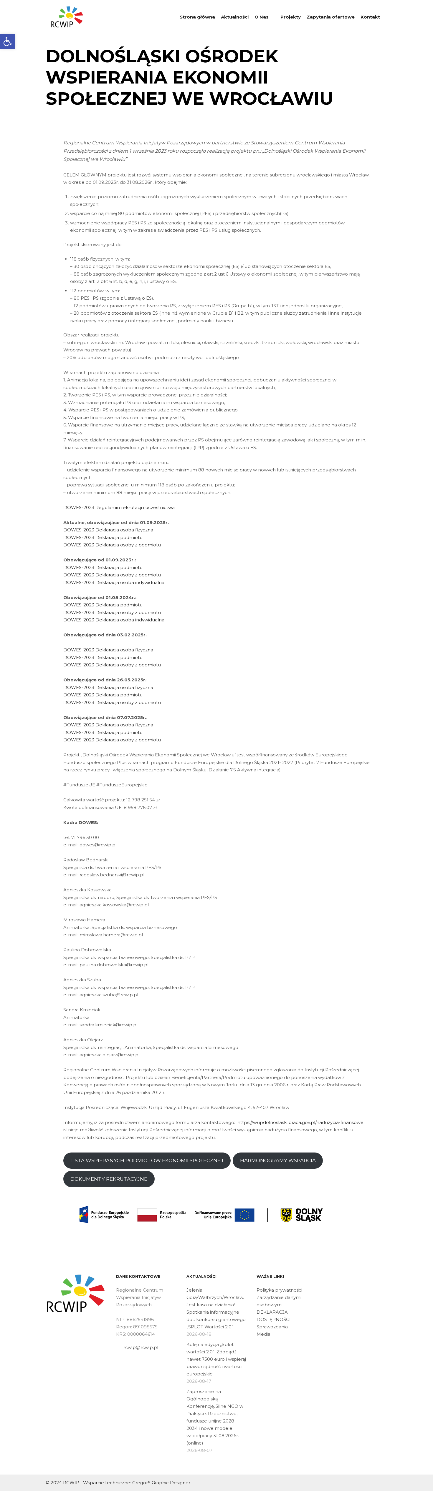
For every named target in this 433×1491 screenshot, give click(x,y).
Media (263, 1334)
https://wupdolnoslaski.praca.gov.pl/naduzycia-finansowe (300, 1122)
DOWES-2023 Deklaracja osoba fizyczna (108, 530)
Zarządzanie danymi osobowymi (279, 1301)
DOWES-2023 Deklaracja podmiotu (103, 537)
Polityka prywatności (279, 1290)
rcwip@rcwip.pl (140, 1347)
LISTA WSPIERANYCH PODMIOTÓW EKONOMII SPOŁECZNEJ (146, 1160)
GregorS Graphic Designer (161, 1482)
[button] (7, 41)
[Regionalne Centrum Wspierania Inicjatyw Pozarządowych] (67, 17)
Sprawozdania (272, 1327)
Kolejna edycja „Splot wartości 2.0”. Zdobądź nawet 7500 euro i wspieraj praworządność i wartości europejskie (216, 1359)
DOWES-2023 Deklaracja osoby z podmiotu (112, 545)
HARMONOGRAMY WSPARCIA (278, 1160)
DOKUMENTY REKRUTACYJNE (108, 1179)
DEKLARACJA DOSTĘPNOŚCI (274, 1315)
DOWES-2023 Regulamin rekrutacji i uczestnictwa (119, 507)
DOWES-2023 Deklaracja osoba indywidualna (113, 582)
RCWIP (71, 1482)
